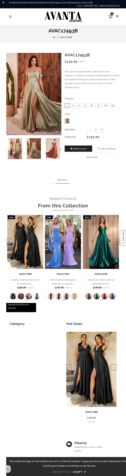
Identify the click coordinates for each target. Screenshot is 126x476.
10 (91, 105)
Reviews (62, 179)
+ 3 (25, 299)
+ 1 (101, 299)
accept (79, 471)
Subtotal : (70, 136)
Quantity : (70, 129)
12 (98, 105)
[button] (123, 238)
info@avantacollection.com (109, 6)
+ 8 (63, 299)
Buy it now (92, 157)
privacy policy (61, 471)
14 (105, 105)
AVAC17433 (63, 273)
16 (112, 105)
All (54, 37)
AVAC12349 (101, 273)
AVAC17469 (91, 411)
